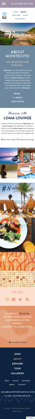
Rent (7, 381)
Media (12, 384)
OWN (15, 12)
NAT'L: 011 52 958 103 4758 (18, 396)
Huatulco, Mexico (19, 342)
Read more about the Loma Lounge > (17, 140)
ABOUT (23, 12)
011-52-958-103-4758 (22, 4)
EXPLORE (16, 15)
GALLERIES (20, 19)
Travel (16, 381)
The (17, 98)
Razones (26, 381)
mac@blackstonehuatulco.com (17, 392)
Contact (22, 384)
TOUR (25, 15)
